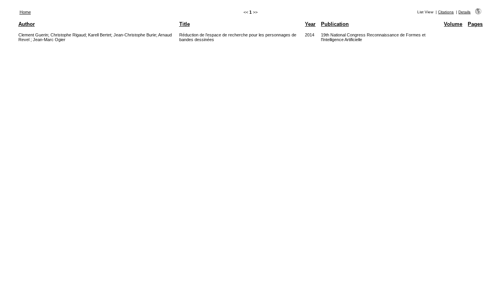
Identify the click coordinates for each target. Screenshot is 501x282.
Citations (446, 12)
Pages (475, 24)
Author (26, 24)
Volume (453, 24)
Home (25, 12)
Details (464, 12)
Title (184, 24)
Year (310, 24)
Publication (335, 24)
